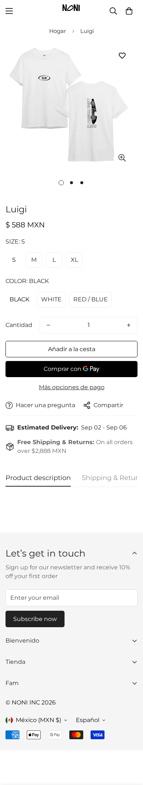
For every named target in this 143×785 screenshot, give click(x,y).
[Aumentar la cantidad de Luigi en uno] (128, 325)
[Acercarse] (122, 158)
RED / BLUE (90, 299)
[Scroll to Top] (129, 746)
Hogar (57, 30)
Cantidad (19, 324)
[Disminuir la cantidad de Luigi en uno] (48, 325)
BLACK (19, 299)
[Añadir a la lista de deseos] (122, 56)
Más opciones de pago (71, 387)
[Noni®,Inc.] (71, 11)
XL (74, 259)
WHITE (51, 299)
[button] (129, 11)
